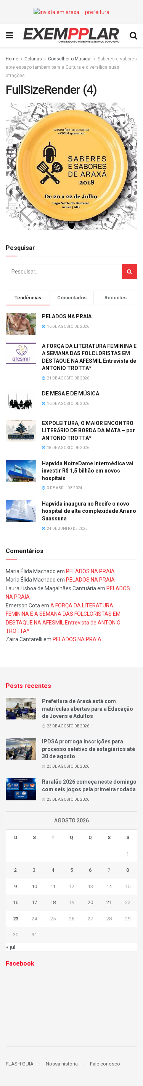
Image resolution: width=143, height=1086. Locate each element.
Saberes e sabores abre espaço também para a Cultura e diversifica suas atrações (71, 67)
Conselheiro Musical (70, 59)
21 (109, 902)
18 (53, 902)
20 (90, 902)
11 (53, 886)
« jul (10, 947)
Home (12, 59)
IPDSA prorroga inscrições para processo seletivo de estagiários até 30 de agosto (88, 748)
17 (34, 902)
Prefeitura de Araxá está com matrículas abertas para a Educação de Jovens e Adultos (87, 708)
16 (15, 902)
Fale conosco (105, 1064)
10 (34, 886)
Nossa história (62, 1064)
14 (109, 886)
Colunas (33, 59)
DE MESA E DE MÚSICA (70, 393)
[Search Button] (129, 271)
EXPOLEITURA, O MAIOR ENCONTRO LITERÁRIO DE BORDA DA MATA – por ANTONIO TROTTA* (88, 430)
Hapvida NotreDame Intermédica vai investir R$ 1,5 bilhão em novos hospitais (87, 470)
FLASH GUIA (20, 1064)
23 (15, 919)
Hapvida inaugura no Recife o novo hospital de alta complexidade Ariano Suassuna (89, 511)
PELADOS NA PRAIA (67, 316)
